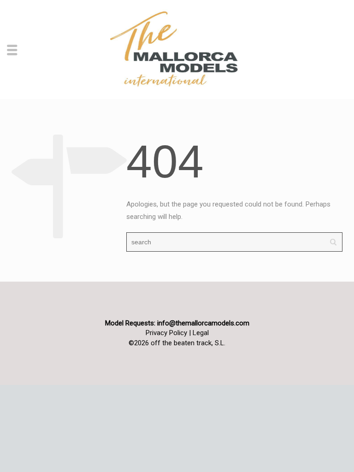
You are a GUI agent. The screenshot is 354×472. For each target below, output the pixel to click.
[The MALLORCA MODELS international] (177, 49)
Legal (201, 333)
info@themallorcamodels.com (203, 323)
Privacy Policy (166, 333)
